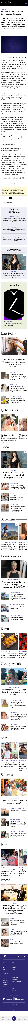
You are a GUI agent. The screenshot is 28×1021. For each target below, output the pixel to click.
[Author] (14, 304)
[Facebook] (15, 956)
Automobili (5, 984)
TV (13, 965)
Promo (14, 903)
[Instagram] (21, 956)
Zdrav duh (4, 9)
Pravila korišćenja (17, 981)
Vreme (14, 969)
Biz (3, 967)
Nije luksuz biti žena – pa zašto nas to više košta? (13, 324)
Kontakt (14, 990)
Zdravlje (5, 971)
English (14, 967)
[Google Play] (8, 999)
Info (4, 962)
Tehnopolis (5, 982)
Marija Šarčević (9, 321)
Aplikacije (14, 986)
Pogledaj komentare (7, 202)
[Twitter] (18, 956)
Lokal (4, 987)
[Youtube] (24, 956)
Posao (3, 867)
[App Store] (20, 999)
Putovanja (5, 973)
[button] (12, 277)
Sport (4, 965)
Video (13, 962)
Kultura (4, 976)
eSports (5, 980)
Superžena (5, 978)
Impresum (14, 979)
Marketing (15, 977)
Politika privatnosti (17, 984)
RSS (13, 988)
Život (4, 969)
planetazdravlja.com (12, 184)
